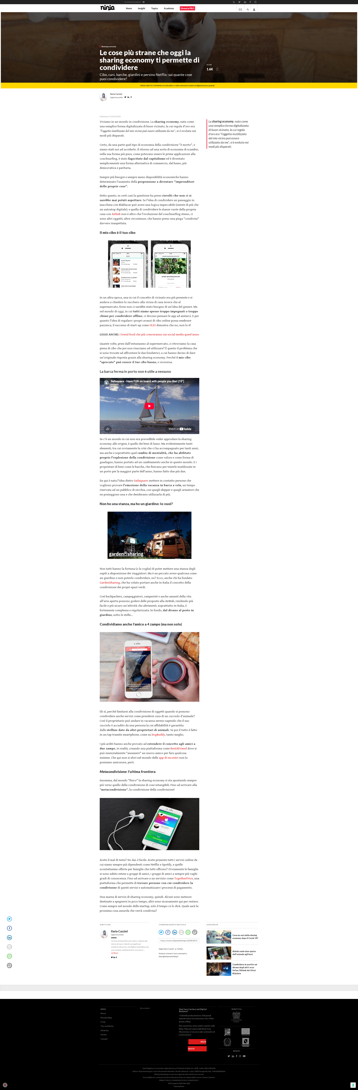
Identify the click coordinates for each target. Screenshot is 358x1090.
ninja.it (147, 1008)
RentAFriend (178, 748)
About (103, 1013)
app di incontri (168, 757)
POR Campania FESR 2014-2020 (179, 1083)
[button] (217, 69)
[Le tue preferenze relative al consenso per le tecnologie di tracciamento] (353, 1085)
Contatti (104, 1039)
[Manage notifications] (5, 1085)
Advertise (105, 1030)
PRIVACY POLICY (165, 1080)
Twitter (180, 949)
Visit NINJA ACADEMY (132, 2)
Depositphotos (179, 1086)
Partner (104, 1034)
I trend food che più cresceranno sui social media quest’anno (159, 334)
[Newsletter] (240, 7)
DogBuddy (158, 734)
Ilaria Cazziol (119, 931)
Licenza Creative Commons (205, 1077)
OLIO (152, 325)
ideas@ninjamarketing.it (168, 956)
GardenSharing (110, 582)
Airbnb (116, 214)
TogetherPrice (183, 878)
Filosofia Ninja (106, 1018)
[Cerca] (248, 7)
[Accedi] (254, 7)
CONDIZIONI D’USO (179, 1080)
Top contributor (107, 1026)
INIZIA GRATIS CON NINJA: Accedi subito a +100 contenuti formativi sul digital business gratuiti (177, 85)
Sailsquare (141, 480)
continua (114, 953)
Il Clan (103, 1022)
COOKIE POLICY (193, 1080)
